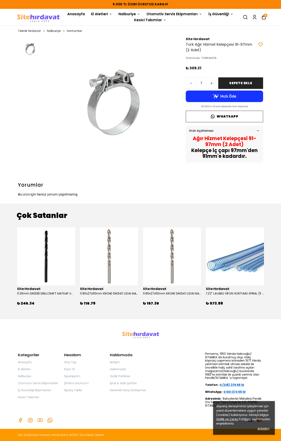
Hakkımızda (118, 369)
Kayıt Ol (69, 369)
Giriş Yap (70, 362)
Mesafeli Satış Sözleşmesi (128, 390)
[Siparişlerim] (254, 17)
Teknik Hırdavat (29, 31)
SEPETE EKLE (240, 83)
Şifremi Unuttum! (76, 383)
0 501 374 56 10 (235, 392)
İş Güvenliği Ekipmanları (34, 390)
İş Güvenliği (218, 14)
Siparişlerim (72, 376)
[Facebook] (20, 420)
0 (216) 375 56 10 (232, 385)
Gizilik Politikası (120, 376)
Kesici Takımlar (148, 19)
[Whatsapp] (50, 420)
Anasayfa (76, 14)
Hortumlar (74, 31)
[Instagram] (30, 420)
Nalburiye (127, 14)
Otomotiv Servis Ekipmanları (172, 14)
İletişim (115, 362)
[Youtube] (40, 420)
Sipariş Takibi (73, 390)
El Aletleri (99, 14)
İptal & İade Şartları (123, 383)
